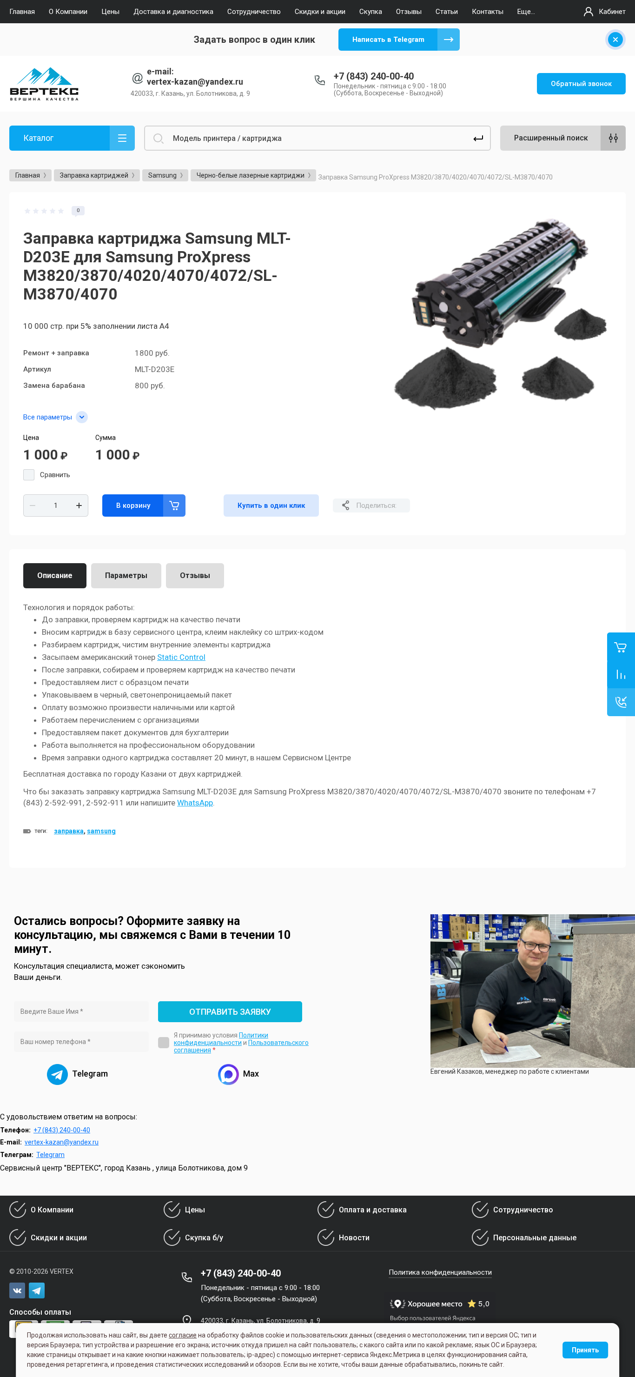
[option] (502, 315)
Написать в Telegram (388, 39)
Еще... (526, 11)
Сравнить (55, 475)
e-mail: (160, 71)
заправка (69, 831)
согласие (183, 1335)
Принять (585, 1350)
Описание (55, 575)
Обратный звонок (581, 84)
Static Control (181, 657)
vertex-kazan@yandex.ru (195, 81)
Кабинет (612, 11)
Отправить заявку (230, 1012)
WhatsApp (195, 802)
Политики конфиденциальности (221, 1038)
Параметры (126, 575)
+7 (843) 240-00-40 (374, 76)
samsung (101, 831)
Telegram (50, 1154)
